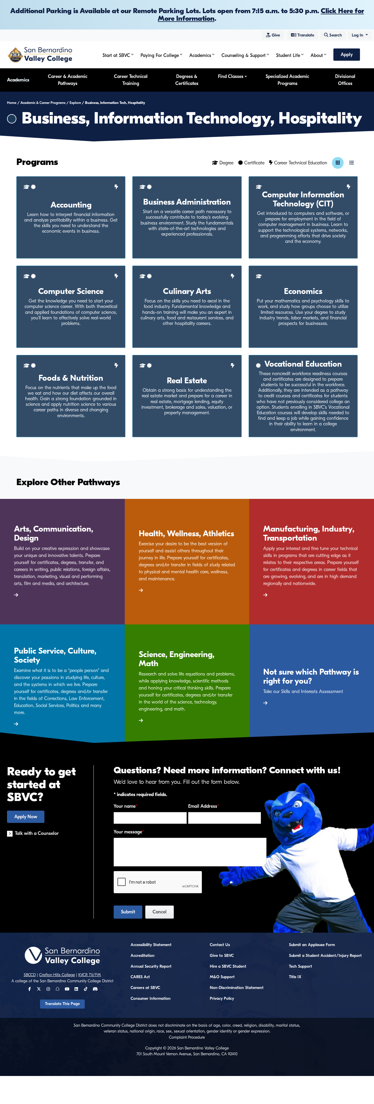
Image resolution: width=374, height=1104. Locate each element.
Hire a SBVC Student (228, 966)
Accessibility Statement (151, 945)
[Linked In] (76, 989)
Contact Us (220, 945)
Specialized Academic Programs (287, 80)
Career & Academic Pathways (67, 80)
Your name (125, 806)
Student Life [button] (288, 55)
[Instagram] (48, 989)
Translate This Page (62, 1004)
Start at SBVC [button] (116, 55)
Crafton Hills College (57, 975)
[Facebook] (29, 989)
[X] (39, 989)
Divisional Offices (345, 80)
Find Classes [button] (230, 76)
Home (11, 103)
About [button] (317, 55)
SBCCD (30, 975)
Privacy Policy (222, 998)
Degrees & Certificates (186, 80)
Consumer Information (151, 998)
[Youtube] (67, 989)
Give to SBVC (222, 955)
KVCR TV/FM (89, 975)
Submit (128, 912)
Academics (18, 80)
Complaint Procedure (187, 1037)
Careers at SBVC (145, 987)
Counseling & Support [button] (243, 55)
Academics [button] (200, 55)
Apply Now (25, 816)
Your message (128, 832)
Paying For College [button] (160, 55)
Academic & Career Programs (42, 103)
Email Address (202, 806)
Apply (347, 54)
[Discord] (95, 989)
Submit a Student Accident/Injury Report (325, 955)
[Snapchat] (58, 989)
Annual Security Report (151, 966)
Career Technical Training (131, 80)
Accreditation (143, 955)
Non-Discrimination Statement (237, 987)
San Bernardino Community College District (76, 981)
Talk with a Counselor (37, 833)
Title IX (295, 977)
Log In (358, 35)
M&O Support (222, 977)
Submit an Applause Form (312, 945)
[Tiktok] (85, 989)
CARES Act (140, 977)
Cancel (160, 912)
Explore (75, 103)
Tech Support (300, 966)
